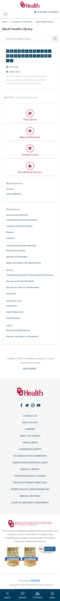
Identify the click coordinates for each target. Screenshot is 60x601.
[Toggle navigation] (5, 14)
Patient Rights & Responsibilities (30, 489)
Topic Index (14, 67)
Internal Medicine (13, 194)
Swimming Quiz (13, 318)
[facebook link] (21, 405)
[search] (27, 38)
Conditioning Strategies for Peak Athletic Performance (29, 275)
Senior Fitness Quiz (14, 312)
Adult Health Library (44, 22)
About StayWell (29, 368)
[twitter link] (27, 405)
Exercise (10, 232)
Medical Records (30, 496)
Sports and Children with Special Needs (23, 263)
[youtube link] (38, 405)
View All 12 (11, 293)
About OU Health (30, 436)
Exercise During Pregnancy (18, 330)
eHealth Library (30, 469)
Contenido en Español (47, 12)
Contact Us (30, 416)
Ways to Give (30, 422)
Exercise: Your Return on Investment (22, 336)
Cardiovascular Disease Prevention (21, 220)
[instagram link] (33, 405)
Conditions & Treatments (22, 22)
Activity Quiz (11, 306)
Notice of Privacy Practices (30, 482)
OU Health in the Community (30, 456)
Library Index (14, 72)
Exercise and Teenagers (16, 257)
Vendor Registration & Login (30, 462)
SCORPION (35, 581)
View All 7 (10, 238)
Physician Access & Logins (30, 476)
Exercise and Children (16, 250)
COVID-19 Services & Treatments (30, 502)
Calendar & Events (30, 449)
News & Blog (30, 442)
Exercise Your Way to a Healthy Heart (22, 287)
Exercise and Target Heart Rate (20, 281)
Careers (30, 429)
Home (4, 22)
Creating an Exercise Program (19, 226)
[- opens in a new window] (30, 523)
